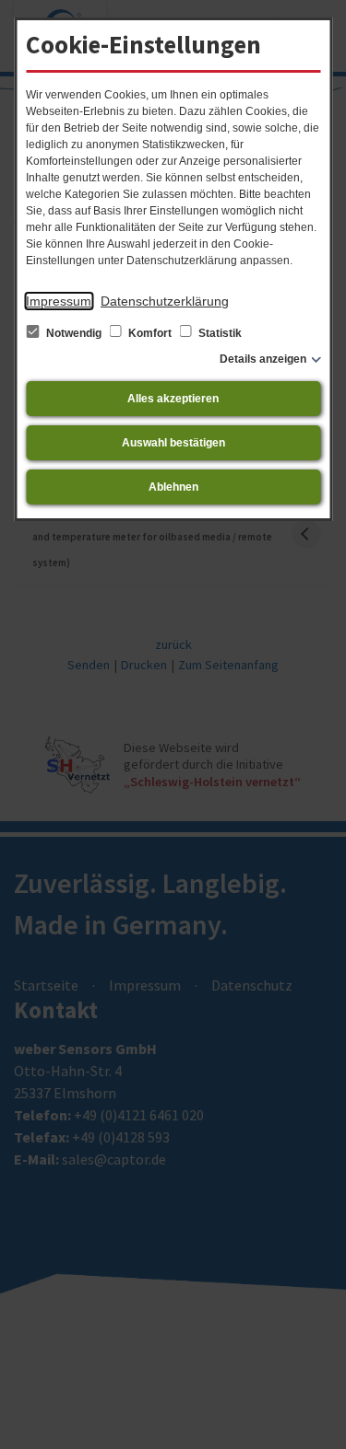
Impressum (58, 301)
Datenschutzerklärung (165, 301)
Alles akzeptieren (173, 398)
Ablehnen (173, 487)
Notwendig (73, 333)
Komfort (149, 333)
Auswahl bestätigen (173, 442)
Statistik (219, 333)
